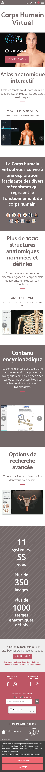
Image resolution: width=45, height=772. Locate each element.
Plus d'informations (10, 754)
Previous (3, 418)
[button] (41, 138)
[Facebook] (7, 685)
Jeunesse (27, 697)
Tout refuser (22, 760)
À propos (26, 740)
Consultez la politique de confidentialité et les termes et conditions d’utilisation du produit (22, 663)
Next (39, 418)
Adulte (18, 697)
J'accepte (22, 767)
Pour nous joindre (5, 740)
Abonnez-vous (17, 59)
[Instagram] (14, 685)
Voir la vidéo (16, 51)
